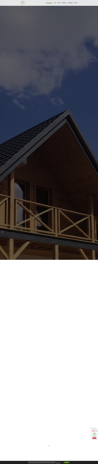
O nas (55, 2)
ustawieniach (58, 462)
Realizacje (64, 2)
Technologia (70, 2)
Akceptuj (66, 462)
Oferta (59, 2)
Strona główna (49, 2)
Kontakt (75, 2)
